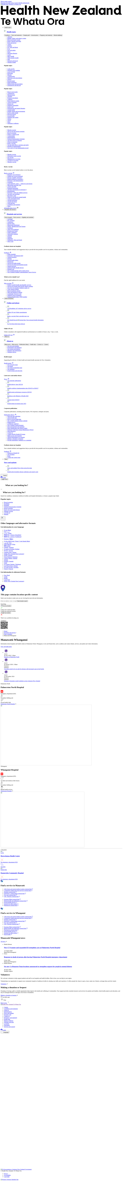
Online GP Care (8, 335)
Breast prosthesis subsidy (14, 291)
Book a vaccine (11, 143)
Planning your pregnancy (14, 174)
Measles (9, 75)
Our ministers (10, 369)
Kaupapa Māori (11, 899)
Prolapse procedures (12, 98)
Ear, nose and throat (12, 47)
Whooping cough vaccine (14, 156)
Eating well (10, 107)
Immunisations (34, 35)
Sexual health (10, 116)
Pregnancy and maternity (46, 35)
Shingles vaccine (11, 162)
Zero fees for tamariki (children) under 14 (18, 288)
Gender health (11, 110)
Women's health (11, 62)
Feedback (6, 252)
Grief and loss (11, 203)
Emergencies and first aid (14, 85)
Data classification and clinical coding (17, 428)
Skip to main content (6, 1)
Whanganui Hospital (6, 791)
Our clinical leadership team (14, 367)
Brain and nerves (11, 43)
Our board (10, 366)
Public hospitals (11, 254)
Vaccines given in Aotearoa (14, 140)
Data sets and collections (13, 416)
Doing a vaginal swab (13, 134)
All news (3, 941)
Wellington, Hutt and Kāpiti (14, 240)
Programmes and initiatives (14, 347)
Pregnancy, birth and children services (17, 192)
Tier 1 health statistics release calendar (17, 420)
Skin (8, 59)
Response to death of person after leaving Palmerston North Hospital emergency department (35, 957)
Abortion (9, 96)
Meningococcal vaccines (13, 159)
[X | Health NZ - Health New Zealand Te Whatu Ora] (2, 1168)
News (5, 379)
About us (7, 336)
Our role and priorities (13, 346)
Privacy (6, 1173)
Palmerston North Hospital (8, 704)
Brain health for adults (13, 101)
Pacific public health (12, 113)
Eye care (9, 895)
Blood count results (12, 92)
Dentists (9, 258)
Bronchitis (10, 73)
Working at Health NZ (13, 453)
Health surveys (11, 422)
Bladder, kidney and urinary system (16, 38)
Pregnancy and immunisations (15, 180)
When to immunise (12, 142)
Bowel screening (11, 133)
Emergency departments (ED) (15, 255)
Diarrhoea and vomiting (13, 70)
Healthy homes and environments (16, 111)
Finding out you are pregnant (15, 176)
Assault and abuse (12, 201)
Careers (16, 3)
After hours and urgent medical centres (17, 889)
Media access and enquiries (14, 435)
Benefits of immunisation (14, 146)
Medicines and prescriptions (14, 78)
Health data (33, 344)
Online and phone (9, 298)
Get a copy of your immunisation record (17, 148)
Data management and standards (15, 426)
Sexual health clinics (12, 260)
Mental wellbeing (58, 35)
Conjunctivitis (11, 76)
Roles (8, 456)
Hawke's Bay (10, 223)
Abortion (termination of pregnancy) (17, 189)
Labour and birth (11, 186)
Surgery (9, 79)
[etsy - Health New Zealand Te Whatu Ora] (61, 1161)
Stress (8, 206)
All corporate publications (14, 380)
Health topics (8, 27)
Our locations (10, 454)
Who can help (8, 283)
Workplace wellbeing (13, 123)
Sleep (8, 122)
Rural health (7, 934)
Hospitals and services (10, 209)
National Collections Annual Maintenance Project (20, 429)
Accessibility (7, 1175)
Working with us (11, 352)
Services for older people (13, 263)
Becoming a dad (11, 195)
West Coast (10, 241)
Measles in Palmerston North (11, 657)
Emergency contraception (14, 893)
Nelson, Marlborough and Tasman (16, 226)
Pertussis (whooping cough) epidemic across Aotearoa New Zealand (22, 681)
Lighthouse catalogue (13, 423)
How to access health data (14, 419)
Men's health (10, 56)
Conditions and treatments (11, 1008)
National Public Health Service (15, 267)
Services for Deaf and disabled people (17, 264)
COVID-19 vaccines (12, 160)
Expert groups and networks (14, 370)
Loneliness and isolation (13, 204)
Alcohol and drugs (12, 200)
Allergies (9, 37)
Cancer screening (11, 102)
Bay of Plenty (11, 220)
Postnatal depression (12, 188)
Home (5, 631)
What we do (7, 344)
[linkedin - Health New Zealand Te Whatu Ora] (2, 1039)
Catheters (9, 99)
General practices (11, 257)
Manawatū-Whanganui (13, 225)
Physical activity (11, 114)
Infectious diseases (12, 53)
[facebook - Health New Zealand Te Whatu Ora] (2, 1035)
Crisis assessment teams (13, 198)
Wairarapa (10, 238)
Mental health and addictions (15, 901)
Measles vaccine (11, 130)
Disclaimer (7, 1025)
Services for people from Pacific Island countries (20, 286)
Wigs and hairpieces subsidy (14, 292)
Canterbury (10, 222)
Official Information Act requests (16, 437)
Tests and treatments (16, 35)
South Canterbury (12, 232)
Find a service (16, 217)
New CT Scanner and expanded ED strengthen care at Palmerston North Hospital (32, 947)
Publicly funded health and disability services (19, 285)
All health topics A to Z (10, 208)
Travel (9, 120)
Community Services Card (14, 294)
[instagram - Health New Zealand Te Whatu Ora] (2, 1037)
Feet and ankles (11, 50)
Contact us (40, 344)
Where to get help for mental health (16, 197)
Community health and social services (17, 890)
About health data (12, 417)
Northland (10, 228)
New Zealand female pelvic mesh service (18, 270)
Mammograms (11, 95)
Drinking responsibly (12, 105)
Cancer (9, 44)
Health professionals (24, 3)
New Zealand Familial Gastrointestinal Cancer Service (21, 272)
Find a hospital (8, 217)
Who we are (15, 344)
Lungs (9, 55)
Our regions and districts (13, 349)
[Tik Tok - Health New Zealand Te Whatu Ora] (2, 1165)
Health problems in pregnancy (15, 179)
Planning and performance (14, 350)
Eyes (8, 49)
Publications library (24, 344)
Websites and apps (9, 1022)
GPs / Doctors (11, 896)
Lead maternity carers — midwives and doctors (19, 183)
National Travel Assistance (14, 295)
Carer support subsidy (13, 289)
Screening (10, 182)
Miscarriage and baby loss (14, 185)
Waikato (9, 237)
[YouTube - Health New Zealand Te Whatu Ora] (2, 1163)
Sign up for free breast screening (15, 131)
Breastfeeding (11, 191)
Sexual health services (10, 902)
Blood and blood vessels (13, 40)
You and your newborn (13, 194)
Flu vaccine (10, 157)
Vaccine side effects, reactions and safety (18, 145)
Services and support (9, 1026)
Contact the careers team (13, 457)
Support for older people (10, 904)
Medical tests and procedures (15, 84)
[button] (3, 1000)
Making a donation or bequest (15, 438)
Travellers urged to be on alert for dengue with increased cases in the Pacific (24, 669)
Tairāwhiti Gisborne (12, 234)
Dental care (10, 104)
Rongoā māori (11, 81)
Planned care (10, 269)
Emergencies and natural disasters (16, 108)
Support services (11, 266)
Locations (6, 1023)
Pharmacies (10, 261)
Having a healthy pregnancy (14, 177)
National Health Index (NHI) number (17, 297)
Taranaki (9, 235)
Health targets (8, 363)
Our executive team (12, 364)
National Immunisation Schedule (16, 139)
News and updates (9, 1013)
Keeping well (26, 35)
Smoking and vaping (12, 117)
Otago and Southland (13, 229)
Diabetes (9, 46)
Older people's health (12, 58)
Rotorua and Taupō (12, 231)
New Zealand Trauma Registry (15, 425)
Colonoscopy (10, 93)
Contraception (11, 136)
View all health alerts (6, 646)
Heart (8, 52)
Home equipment (11, 82)
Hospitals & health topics (7, 3)
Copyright (6, 1176)
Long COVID (11, 72)
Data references (11, 431)
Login (4, 477)
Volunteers (4, 984)
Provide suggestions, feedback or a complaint (19, 440)
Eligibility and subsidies (27, 217)
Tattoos (9, 119)
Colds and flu (10, 69)
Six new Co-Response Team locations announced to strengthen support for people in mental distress (38, 966)
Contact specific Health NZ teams (16, 434)
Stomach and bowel (12, 61)
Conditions (7, 35)
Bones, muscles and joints (14, 41)
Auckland (10, 219)
